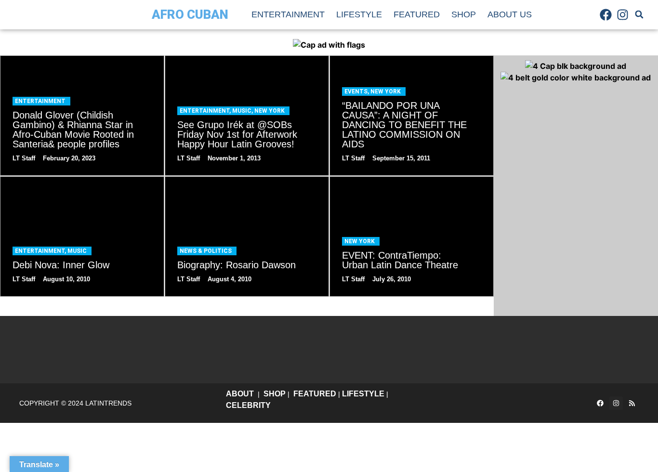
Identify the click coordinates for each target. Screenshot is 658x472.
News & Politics (206, 251)
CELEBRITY (248, 405)
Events (356, 91)
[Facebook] (605, 14)
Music (241, 110)
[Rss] (632, 403)
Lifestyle (359, 14)
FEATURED (314, 394)
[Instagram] (623, 14)
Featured (417, 14)
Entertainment (288, 14)
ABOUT (240, 394)
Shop (463, 14)
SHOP (274, 394)
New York (269, 110)
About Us (509, 14)
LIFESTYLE (363, 394)
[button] (639, 14)
